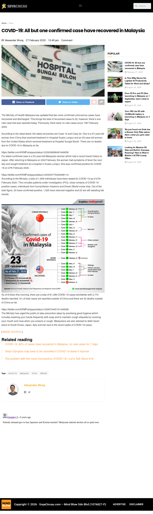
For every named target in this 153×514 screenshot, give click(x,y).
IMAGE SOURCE (12, 331)
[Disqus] (53, 449)
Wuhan (43, 373)
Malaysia (24, 373)
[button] (80, 5)
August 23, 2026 (133, 123)
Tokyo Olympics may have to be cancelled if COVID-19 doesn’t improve (47, 351)
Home (3, 23)
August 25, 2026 (133, 105)
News (11, 23)
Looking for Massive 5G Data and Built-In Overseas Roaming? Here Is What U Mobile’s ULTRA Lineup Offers (137, 153)
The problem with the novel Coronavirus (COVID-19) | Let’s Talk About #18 (49, 358)
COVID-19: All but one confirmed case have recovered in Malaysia (135, 65)
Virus (34, 373)
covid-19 (13, 373)
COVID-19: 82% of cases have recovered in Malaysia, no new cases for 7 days (51, 344)
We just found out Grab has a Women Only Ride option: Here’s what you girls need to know (137, 133)
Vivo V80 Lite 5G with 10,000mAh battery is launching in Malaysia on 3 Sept (137, 115)
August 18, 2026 (133, 87)
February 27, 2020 (134, 72)
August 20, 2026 (133, 162)
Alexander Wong (34, 385)
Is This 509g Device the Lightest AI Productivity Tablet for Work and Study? (137, 81)
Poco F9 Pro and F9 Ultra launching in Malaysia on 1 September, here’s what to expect (137, 97)
